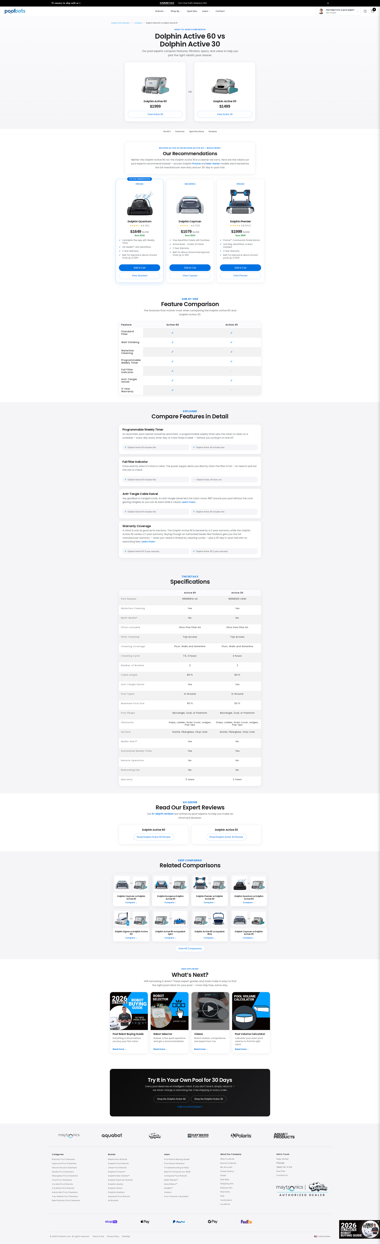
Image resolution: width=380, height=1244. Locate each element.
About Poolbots (228, 1163)
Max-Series (213, 163)
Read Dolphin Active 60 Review (153, 837)
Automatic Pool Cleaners (65, 1192)
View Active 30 (225, 114)
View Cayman (190, 275)
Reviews (213, 131)
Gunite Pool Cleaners (63, 1171)
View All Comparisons (190, 948)
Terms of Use (98, 1236)
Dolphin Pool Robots (118, 1163)
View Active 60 (155, 114)
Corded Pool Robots (62, 1184)
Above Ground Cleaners (64, 1167)
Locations (225, 1204)
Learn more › (189, 502)
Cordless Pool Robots (63, 1188)
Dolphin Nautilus (116, 1192)
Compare (138, 23)
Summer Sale (167, 3)
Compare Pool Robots (175, 1175)
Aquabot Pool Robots (119, 1196)
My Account (226, 1167)
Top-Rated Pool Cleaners (65, 1196)
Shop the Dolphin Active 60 (171, 1099)
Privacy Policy (113, 1236)
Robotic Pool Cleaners (120, 23)
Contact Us (282, 1175)
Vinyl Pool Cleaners (62, 1180)
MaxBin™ (168, 1188)
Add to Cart (139, 267)
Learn (205, 11)
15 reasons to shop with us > (65, 3)
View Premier (240, 275)
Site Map (224, 1179)
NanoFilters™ (170, 1184)
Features (180, 131)
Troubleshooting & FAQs (176, 1167)
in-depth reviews (163, 814)
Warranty (225, 1191)
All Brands (113, 1200)
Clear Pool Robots (117, 1167)
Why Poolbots (227, 1159)
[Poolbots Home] (15, 11)
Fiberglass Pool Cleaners (65, 1175)
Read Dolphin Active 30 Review (226, 837)
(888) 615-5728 (284, 1167)
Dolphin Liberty (115, 1184)
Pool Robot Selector (174, 1163)
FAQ (222, 1196)
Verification (226, 1200)
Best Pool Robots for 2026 (177, 1171)
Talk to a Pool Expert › (190, 1106)
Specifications (196, 131)
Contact (220, 11)
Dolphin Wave (115, 1188)
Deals (223, 1175)
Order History (227, 1171)
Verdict (167, 131)
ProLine (196, 163)
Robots (159, 11)
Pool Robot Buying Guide (177, 1159)
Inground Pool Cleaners (64, 1163)
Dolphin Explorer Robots (120, 1180)
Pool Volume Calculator (176, 1196)
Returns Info (226, 1187)
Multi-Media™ (171, 1180)
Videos (167, 1192)
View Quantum (139, 275)
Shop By (175, 11)
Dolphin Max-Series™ (119, 1175)
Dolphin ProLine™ (116, 1171)
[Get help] (365, 11)
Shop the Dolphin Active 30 (208, 1099)
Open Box (192, 11)
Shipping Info (227, 1183)
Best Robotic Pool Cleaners (66, 1200)
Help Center (282, 1159)
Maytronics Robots (117, 1159)
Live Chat (280, 1171)
